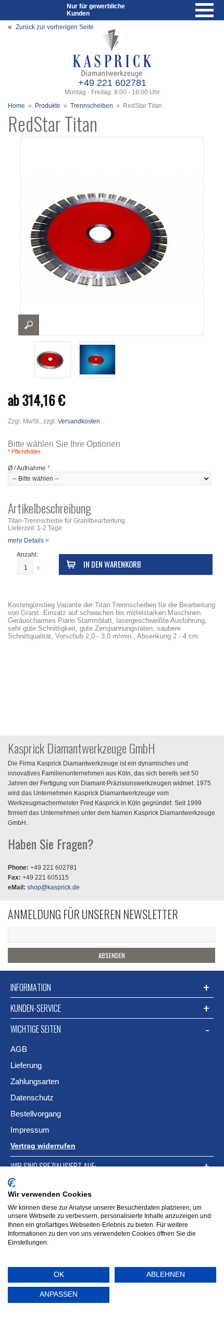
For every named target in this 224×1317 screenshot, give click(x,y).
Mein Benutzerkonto (20, 10)
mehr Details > (28, 540)
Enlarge (28, 325)
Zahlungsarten (34, 1081)
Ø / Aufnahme (29, 468)
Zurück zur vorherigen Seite (55, 27)
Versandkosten (79, 421)
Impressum (29, 1129)
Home (16, 105)
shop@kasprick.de (53, 887)
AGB (18, 1049)
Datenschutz (32, 1097)
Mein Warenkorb (48, 10)
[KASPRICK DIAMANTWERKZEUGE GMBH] (112, 31)
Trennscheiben (91, 105)
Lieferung (26, 1065)
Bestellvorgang (35, 1113)
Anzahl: (27, 554)
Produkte (47, 105)
